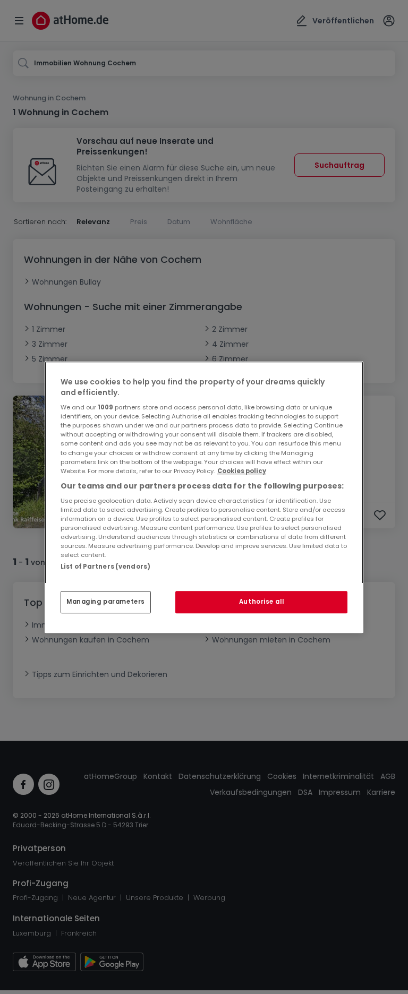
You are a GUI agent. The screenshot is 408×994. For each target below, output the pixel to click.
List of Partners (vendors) (105, 566)
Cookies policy (241, 471)
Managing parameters (105, 601)
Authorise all (261, 601)
